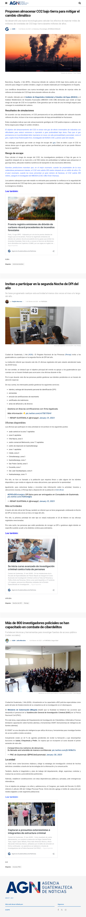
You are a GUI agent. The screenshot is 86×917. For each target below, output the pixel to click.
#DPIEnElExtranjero (16, 494)
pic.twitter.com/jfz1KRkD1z (64, 750)
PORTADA (44, 301)
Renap (26, 603)
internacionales (18, 264)
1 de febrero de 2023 (24, 29)
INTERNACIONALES (54, 29)
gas (54, 143)
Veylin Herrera (17, 301)
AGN (13, 29)
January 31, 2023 (47, 418)
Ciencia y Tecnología (40, 29)
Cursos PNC (17, 867)
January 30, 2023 (54, 755)
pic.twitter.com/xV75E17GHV (38, 413)
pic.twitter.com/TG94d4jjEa (20, 497)
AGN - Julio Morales (19, 640)
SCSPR (7, 910)
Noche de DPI (17, 603)
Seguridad (54, 640)
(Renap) (68, 354)
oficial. (60, 490)
